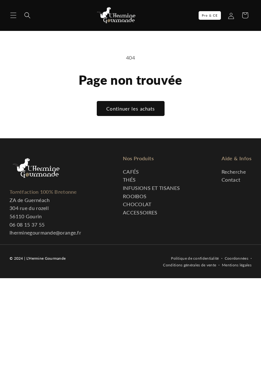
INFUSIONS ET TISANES (151, 188)
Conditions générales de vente (189, 265)
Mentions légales (236, 265)
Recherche (234, 172)
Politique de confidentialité (195, 258)
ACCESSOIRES (140, 212)
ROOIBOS (134, 196)
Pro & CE (210, 15)
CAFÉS (131, 172)
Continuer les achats (130, 109)
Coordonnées (236, 258)
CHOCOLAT (137, 204)
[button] (13, 15)
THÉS (129, 180)
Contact (231, 180)
